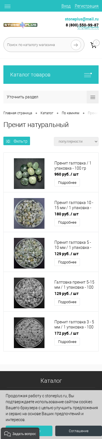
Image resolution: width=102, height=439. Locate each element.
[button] (20, 433)
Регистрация (87, 6)
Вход (66, 6)
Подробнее (67, 182)
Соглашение (78, 431)
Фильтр (20, 141)
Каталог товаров (30, 75)
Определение (88, 27)
